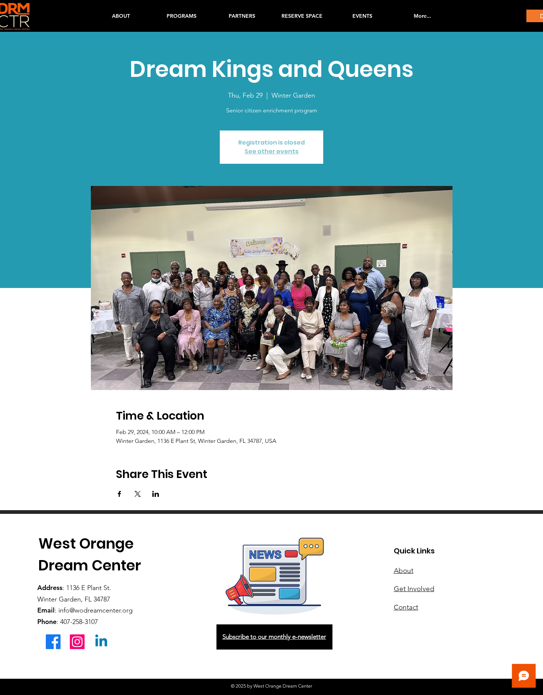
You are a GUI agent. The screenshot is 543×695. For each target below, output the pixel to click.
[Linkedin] (101, 641)
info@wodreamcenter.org (95, 610)
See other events (271, 151)
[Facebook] (53, 641)
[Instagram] (77, 641)
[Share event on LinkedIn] (155, 494)
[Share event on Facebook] (119, 494)
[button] (181, 16)
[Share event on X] (137, 494)
